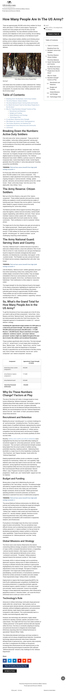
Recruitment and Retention (55, 83)
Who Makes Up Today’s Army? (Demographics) (20, 121)
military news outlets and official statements (21, 439)
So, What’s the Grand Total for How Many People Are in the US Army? (53, 70)
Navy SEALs (49, 27)
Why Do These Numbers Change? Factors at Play (53, 78)
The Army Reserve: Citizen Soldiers (53, 56)
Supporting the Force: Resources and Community (21, 125)
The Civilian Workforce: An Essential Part (18, 123)
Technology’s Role (55, 97)
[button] (5, 661)
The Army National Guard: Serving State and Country (53, 62)
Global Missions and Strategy (55, 93)
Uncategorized (57, 27)
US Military (48, 29)
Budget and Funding (53, 88)
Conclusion (9, 127)
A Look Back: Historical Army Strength (17, 119)
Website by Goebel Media (49, 690)
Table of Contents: (53, 45)
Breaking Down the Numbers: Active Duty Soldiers (53, 50)
